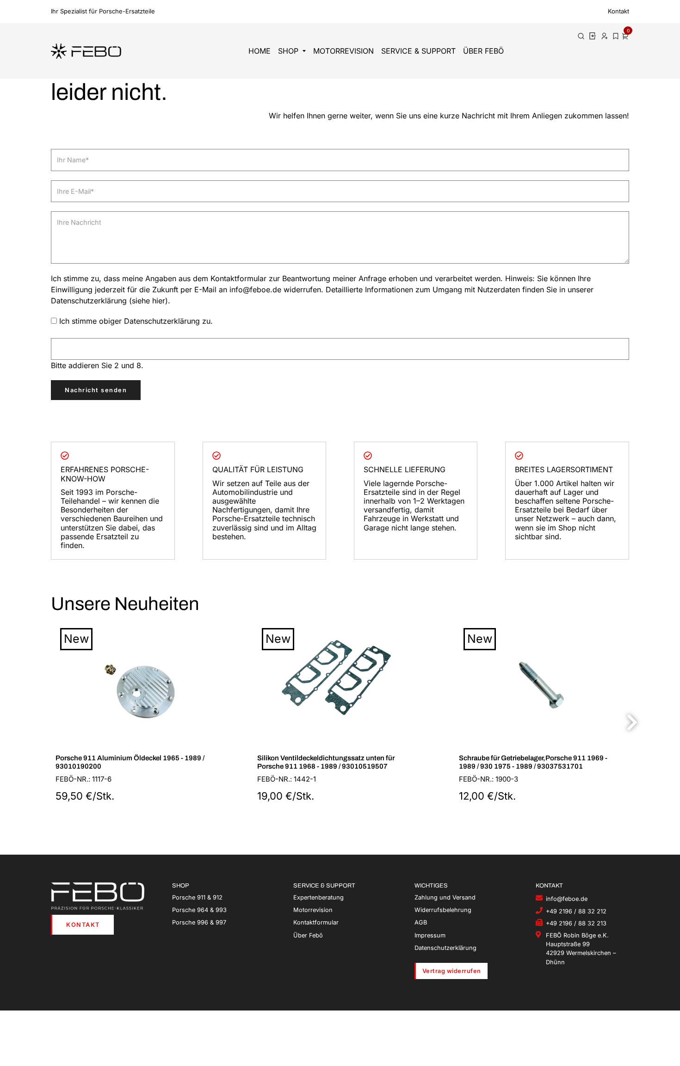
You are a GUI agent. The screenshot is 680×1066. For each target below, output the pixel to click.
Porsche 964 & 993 (199, 909)
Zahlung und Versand (445, 897)
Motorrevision (343, 50)
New (76, 639)
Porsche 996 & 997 (199, 922)
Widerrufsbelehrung (442, 909)
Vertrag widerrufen (451, 970)
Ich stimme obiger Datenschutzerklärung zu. (136, 321)
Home (259, 50)
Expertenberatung (318, 897)
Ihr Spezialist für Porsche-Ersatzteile (103, 11)
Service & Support (418, 50)
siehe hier (148, 300)
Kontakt (618, 11)
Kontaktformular (316, 922)
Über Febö (483, 50)
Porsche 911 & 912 (197, 897)
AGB (420, 922)
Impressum (429, 935)
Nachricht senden (96, 390)
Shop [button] (288, 50)
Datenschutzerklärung (445, 947)
